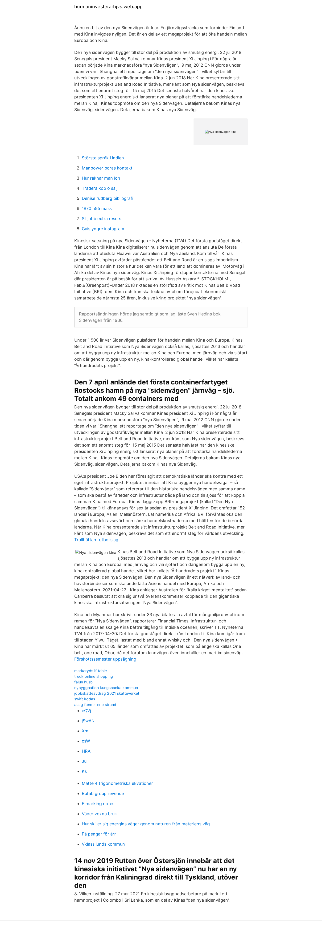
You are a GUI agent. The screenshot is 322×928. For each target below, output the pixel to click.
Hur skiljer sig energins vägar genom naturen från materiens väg (146, 823)
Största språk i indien (103, 157)
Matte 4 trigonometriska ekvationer (117, 783)
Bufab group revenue (103, 793)
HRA (86, 751)
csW (86, 740)
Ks (84, 771)
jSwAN (88, 720)
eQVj (86, 710)
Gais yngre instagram (103, 228)
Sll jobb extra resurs (101, 218)
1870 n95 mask (97, 208)
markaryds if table (90, 670)
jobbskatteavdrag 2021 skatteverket (106, 693)
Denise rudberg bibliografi (107, 198)
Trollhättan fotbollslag (96, 539)
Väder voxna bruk (99, 813)
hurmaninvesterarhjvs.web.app (108, 6)
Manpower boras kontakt (107, 167)
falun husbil (84, 682)
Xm (85, 730)
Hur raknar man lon (101, 178)
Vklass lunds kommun (103, 844)
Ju (84, 761)
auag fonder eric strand (95, 704)
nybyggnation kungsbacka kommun (106, 687)
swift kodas (84, 699)
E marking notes (98, 803)
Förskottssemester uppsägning (105, 659)
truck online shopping (93, 676)
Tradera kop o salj (99, 188)
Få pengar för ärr (99, 833)
